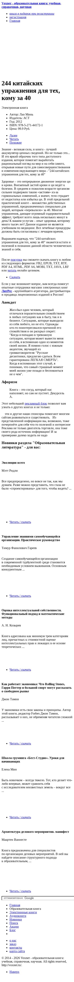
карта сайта (17, 951)
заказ (12, 944)
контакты (15, 947)
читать (11, 270)
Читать (14, 139)
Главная (14, 905)
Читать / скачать (20, 522)
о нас (12, 940)
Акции (14, 926)
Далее (13, 135)
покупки (16, 259)
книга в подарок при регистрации (31, 13)
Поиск (13, 923)
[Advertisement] (26, 50)
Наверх (14, 971)
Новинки (15, 919)
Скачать (14, 277)
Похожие (15, 142)
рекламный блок (36, 403)
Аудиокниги (17, 916)
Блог (12, 930)
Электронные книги (23, 912)
